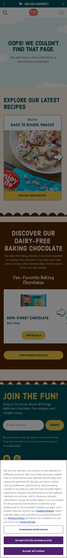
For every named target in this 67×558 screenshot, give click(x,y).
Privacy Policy (16, 518)
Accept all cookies (33, 551)
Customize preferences (33, 529)
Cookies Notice (45, 510)
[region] (33, 509)
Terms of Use (27, 522)
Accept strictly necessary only (33, 540)
